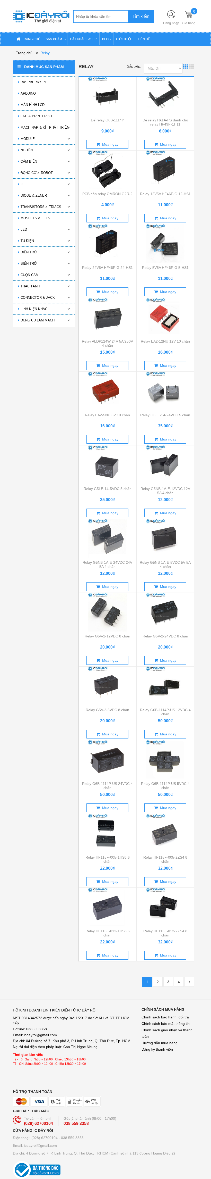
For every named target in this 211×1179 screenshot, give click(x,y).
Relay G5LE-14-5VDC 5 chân (107, 489)
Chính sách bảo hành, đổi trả (165, 1017)
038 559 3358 (76, 1123)
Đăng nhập (171, 23)
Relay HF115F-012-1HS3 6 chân (107, 933)
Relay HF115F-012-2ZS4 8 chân (165, 933)
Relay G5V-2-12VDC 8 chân (107, 636)
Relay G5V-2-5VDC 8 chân (107, 710)
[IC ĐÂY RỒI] (41, 16)
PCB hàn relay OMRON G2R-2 (107, 194)
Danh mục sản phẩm (44, 67)
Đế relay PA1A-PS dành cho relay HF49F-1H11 (165, 122)
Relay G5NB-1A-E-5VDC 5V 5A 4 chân (165, 564)
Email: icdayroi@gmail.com (35, 1145)
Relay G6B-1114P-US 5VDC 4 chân (165, 786)
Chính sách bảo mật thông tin (166, 1024)
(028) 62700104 (38, 1123)
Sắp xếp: (134, 66)
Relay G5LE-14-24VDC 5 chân (165, 415)
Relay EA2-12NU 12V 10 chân (165, 341)
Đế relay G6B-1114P (107, 120)
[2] (189, 982)
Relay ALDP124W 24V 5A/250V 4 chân (107, 343)
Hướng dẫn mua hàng (160, 1043)
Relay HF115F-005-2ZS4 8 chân (165, 859)
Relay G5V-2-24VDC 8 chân (165, 636)
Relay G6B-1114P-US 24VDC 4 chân (107, 786)
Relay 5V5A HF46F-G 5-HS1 (165, 267)
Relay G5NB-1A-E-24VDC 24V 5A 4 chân (107, 564)
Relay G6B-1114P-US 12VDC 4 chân (165, 712)
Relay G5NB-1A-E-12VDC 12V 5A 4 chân (165, 491)
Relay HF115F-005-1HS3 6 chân (107, 859)
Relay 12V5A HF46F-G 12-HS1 (165, 194)
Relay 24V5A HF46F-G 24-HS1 (107, 267)
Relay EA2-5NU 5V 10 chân (107, 415)
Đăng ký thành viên (157, 1049)
